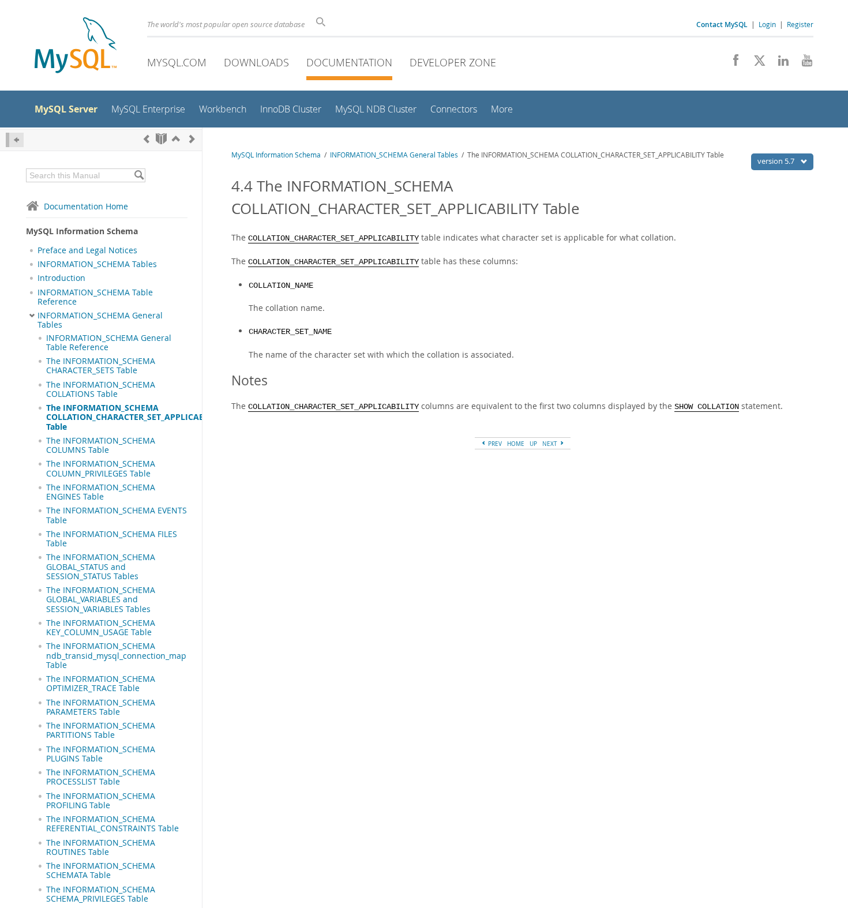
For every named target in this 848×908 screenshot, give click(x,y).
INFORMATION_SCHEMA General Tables (100, 320)
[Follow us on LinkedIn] (779, 63)
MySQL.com (177, 62)
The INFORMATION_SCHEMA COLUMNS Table (100, 445)
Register (800, 24)
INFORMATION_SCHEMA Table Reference (95, 297)
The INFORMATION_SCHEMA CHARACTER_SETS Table (100, 366)
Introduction (61, 278)
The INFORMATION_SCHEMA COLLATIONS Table (100, 389)
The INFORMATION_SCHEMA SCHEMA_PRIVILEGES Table (100, 894)
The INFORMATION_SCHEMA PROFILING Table (100, 801)
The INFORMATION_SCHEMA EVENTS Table (116, 515)
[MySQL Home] (75, 46)
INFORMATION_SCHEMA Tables (97, 264)
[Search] (139, 175)
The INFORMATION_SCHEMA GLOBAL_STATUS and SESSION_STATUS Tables (100, 566)
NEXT (550, 444)
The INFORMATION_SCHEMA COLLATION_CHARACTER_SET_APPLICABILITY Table (135, 417)
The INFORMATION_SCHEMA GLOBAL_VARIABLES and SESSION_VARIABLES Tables (100, 599)
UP (533, 444)
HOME (515, 444)
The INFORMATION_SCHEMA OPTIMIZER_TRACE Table (100, 683)
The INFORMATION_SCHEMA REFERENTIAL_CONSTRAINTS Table (112, 824)
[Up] (176, 139)
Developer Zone (453, 62)
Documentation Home (86, 206)
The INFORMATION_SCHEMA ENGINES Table (100, 492)
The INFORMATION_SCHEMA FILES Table (111, 539)
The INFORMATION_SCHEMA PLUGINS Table (100, 754)
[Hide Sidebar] (15, 140)
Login (767, 24)
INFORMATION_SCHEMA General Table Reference (108, 342)
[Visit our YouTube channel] (802, 63)
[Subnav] (32, 315)
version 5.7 (776, 161)
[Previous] (146, 139)
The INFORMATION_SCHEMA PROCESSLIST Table (100, 777)
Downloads (256, 62)
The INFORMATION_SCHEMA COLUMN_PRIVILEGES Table (100, 468)
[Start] (161, 139)
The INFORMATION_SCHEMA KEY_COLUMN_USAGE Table (100, 627)
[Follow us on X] (755, 63)
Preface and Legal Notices (87, 250)
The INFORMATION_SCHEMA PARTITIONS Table (100, 730)
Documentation (349, 62)
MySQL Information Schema (276, 155)
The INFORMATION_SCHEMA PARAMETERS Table (100, 707)
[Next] (192, 139)
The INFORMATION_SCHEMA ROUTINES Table (100, 847)
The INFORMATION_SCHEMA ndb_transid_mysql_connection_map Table (116, 655)
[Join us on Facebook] (731, 63)
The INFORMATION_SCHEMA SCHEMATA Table (100, 870)
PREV (494, 444)
